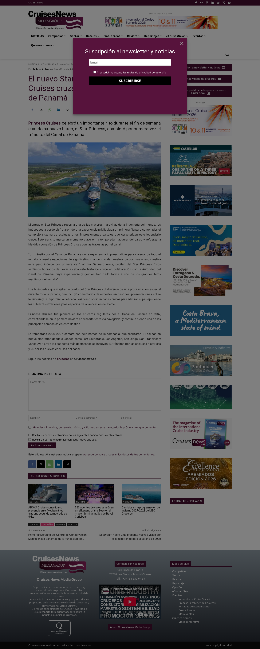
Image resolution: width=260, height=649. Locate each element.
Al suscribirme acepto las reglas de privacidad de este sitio (132, 72)
